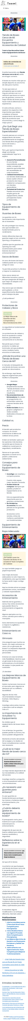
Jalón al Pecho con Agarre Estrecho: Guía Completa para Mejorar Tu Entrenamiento (16, 951)
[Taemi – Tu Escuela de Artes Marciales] (9, 3)
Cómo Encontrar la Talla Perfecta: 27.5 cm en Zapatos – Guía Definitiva (14, 973)
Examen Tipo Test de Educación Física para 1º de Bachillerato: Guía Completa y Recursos (13, 993)
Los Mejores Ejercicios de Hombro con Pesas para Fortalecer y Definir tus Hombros (16, 942)
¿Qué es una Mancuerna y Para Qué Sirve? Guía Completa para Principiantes (16, 925)
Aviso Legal (7, 1018)
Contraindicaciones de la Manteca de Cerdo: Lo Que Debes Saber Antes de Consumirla (13, 1009)
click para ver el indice (11, 66)
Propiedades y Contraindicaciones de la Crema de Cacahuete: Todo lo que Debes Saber (13, 988)
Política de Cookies (18, 1018)
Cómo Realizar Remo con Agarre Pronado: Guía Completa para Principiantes (15, 934)
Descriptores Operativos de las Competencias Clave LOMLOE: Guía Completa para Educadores (12, 999)
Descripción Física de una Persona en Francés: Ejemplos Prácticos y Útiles (13, 1004)
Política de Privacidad (16, 1017)
